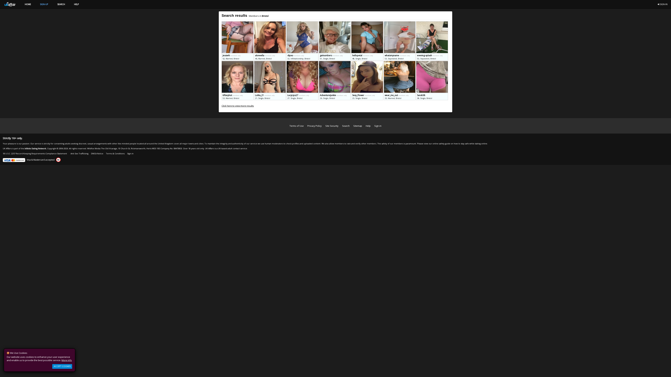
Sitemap (357, 125)
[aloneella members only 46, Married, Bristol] (270, 22)
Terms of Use (297, 125)
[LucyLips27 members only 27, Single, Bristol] (302, 62)
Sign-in (377, 125)
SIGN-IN (663, 4)
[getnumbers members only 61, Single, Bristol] (335, 22)
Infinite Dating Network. (36, 148)
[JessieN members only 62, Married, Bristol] (238, 22)
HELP (76, 4)
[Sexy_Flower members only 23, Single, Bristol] (367, 62)
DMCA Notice (97, 153)
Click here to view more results (238, 105)
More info (67, 360)
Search (346, 125)
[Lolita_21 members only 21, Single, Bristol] (270, 62)
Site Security (331, 125)
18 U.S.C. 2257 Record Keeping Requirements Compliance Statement (35, 153)
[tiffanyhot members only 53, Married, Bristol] (238, 62)
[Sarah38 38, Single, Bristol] (432, 62)
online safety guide (441, 143)
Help (368, 125)
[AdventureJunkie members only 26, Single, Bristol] (335, 62)
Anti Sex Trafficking (79, 153)
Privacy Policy (314, 125)
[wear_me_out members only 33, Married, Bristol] (400, 62)
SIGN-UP (44, 4)
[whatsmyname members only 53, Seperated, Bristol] (400, 22)
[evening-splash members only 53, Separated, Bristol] (432, 22)
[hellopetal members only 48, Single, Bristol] (367, 22)
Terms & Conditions (115, 153)
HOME (28, 4)
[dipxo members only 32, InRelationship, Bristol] (302, 22)
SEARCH (61, 4)
